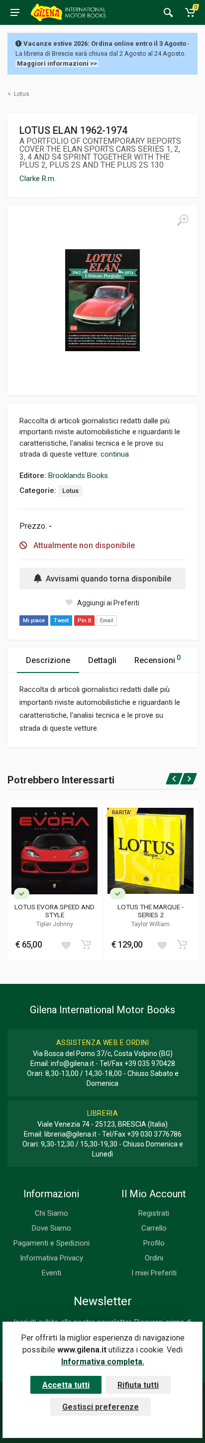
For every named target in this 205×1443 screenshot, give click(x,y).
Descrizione (48, 660)
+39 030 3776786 (154, 1134)
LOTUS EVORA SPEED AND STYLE (54, 911)
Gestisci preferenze (100, 1407)
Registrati (153, 1213)
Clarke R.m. (37, 178)
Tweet (61, 620)
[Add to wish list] (66, 944)
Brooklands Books (78, 475)
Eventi (51, 1272)
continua (115, 454)
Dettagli (102, 660)
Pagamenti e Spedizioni (51, 1243)
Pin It (84, 620)
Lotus (70, 490)
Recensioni (157, 659)
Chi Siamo (51, 1213)
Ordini (154, 1257)
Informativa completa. (102, 1361)
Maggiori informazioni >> (57, 63)
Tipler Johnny (54, 924)
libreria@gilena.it (70, 1134)
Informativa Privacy (51, 1257)
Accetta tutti (66, 1385)
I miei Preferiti (154, 1272)
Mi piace (34, 620)
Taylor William (150, 924)
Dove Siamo (51, 1228)
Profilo (154, 1243)
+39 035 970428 (149, 1063)
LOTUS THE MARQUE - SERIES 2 (150, 911)
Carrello (154, 1228)
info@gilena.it (72, 1063)
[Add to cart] (86, 945)
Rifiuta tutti (138, 1385)
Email (106, 620)
